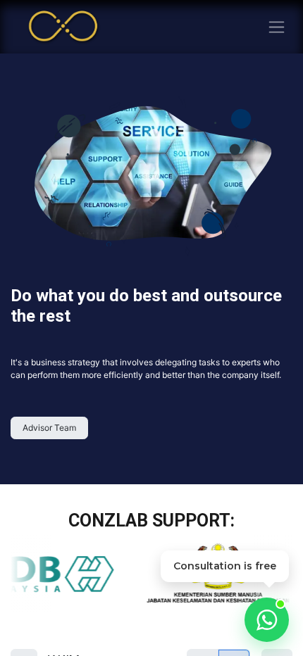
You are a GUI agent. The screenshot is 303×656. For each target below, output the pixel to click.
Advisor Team (49, 427)
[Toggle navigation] (276, 27)
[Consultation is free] (267, 620)
